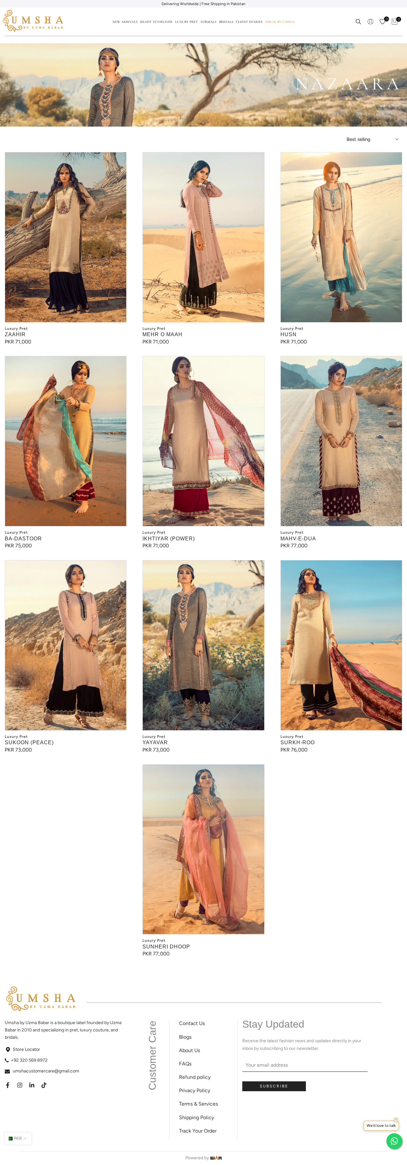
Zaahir (15, 334)
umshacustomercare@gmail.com (46, 1071)
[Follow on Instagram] (20, 1085)
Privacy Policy (194, 1090)
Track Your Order (198, 1131)
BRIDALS (226, 22)
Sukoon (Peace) (29, 742)
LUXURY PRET (186, 22)
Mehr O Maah (162, 334)
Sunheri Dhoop (166, 946)
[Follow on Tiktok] (44, 1085)
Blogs (185, 1037)
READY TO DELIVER (156, 22)
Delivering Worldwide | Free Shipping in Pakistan (203, 4)
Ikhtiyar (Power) (168, 538)
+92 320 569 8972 (29, 1060)
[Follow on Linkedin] (32, 1085)
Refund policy (194, 1077)
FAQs (185, 1064)
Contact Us (192, 1023)
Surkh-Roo (297, 742)
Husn (288, 334)
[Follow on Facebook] (7, 1085)
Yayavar (155, 742)
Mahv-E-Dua (298, 538)
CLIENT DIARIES (249, 22)
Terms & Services (198, 1104)
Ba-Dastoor (23, 538)
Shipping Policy (196, 1117)
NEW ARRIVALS (125, 22)
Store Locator (26, 1049)
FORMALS (208, 22)
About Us (189, 1050)
